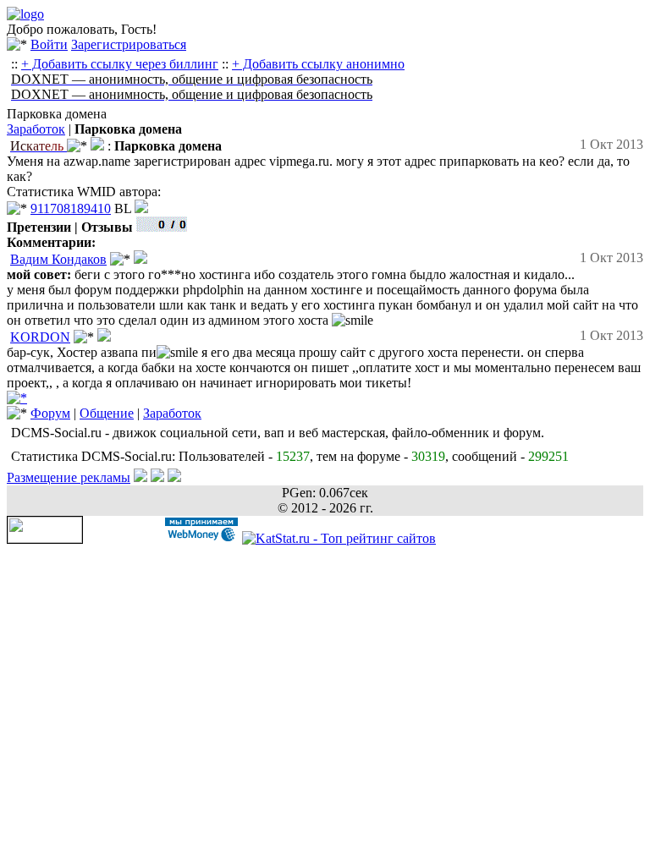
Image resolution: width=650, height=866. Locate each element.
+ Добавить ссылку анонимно (318, 64)
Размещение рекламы (68, 477)
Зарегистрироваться (128, 44)
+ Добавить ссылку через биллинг (119, 64)
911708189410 (70, 208)
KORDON (40, 337)
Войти (49, 44)
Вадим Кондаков (58, 259)
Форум (50, 413)
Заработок (36, 129)
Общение (107, 413)
